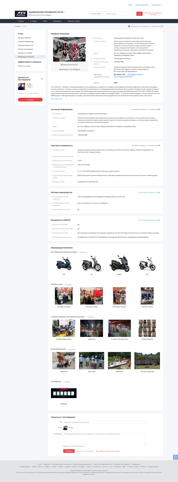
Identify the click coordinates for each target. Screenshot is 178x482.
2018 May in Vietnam (119, 307)
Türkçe (136, 466)
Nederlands (117, 466)
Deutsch (74, 466)
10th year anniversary (147, 371)
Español (67, 466)
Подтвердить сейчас (134, 74)
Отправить (30, 100)
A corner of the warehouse (119, 339)
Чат (31, 86)
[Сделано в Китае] (28, 4)
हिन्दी (124, 466)
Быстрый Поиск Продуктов (122, 464)
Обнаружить (57, 21)
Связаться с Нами (74, 21)
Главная (20, 21)
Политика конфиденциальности (82, 464)
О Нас (45, 21)
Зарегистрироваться (142, 5)
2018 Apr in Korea (147, 307)
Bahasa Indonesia (154, 466)
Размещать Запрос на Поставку (107, 451)
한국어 (105, 466)
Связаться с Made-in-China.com (103, 464)
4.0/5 (115, 82)
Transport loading (147, 339)
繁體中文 (47, 466)
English (34, 466)
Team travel (63, 371)
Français (60, 466)
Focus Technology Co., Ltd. (87, 470)
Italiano (89, 466)
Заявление (47, 464)
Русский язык (97, 466)
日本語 (54, 466)
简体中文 (40, 466)
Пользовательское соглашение (61, 464)
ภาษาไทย (130, 466)
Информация (136, 464)
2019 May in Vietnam (64, 307)
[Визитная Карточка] (42, 78)
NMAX (119, 274)
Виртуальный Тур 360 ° (70, 65)
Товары (34, 21)
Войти (131, 5)
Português (82, 466)
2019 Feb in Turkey (92, 307)
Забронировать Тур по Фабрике (69, 69)
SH (92, 274)
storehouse (91, 339)
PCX (63, 274)
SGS (161, 26)
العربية (110, 466)
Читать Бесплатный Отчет (123, 77)
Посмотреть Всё (56, 99)
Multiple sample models (63, 339)
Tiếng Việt (143, 466)
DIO (147, 274)
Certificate (63, 404)
